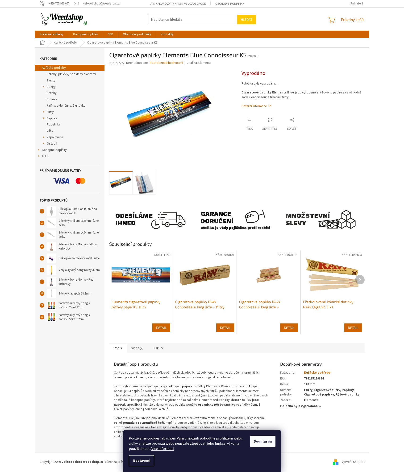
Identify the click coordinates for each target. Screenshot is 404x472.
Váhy (50, 131)
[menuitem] (51, 34)
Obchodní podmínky (229, 4)
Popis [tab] (118, 348)
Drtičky (52, 93)
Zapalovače (55, 137)
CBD (45, 156)
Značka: (199, 63)
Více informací (162, 448)
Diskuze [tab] (158, 348)
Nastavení (141, 460)
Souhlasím (263, 441)
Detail (161, 328)
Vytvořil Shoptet (353, 462)
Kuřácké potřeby (54, 67)
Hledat (246, 19)
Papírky (52, 118)
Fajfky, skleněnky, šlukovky (66, 105)
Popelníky (54, 124)
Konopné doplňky (54, 150)
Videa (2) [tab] (137, 348)
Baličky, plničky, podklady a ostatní (71, 74)
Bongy (51, 87)
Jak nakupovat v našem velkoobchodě (178, 4)
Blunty (51, 80)
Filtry (50, 112)
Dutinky (52, 99)
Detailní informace (254, 106)
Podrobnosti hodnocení (166, 63)
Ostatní (52, 143)
